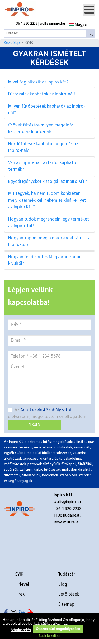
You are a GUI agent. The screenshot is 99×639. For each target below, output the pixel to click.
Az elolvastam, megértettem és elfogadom (47, 413)
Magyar (81, 25)
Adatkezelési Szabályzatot (46, 410)
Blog (62, 584)
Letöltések (68, 594)
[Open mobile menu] (89, 10)
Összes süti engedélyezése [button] (58, 629)
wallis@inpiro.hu (52, 24)
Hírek (20, 594)
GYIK (19, 574)
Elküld (34, 425)
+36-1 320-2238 (25, 24)
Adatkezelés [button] (21, 630)
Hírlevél (22, 584)
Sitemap (66, 604)
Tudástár (66, 574)
